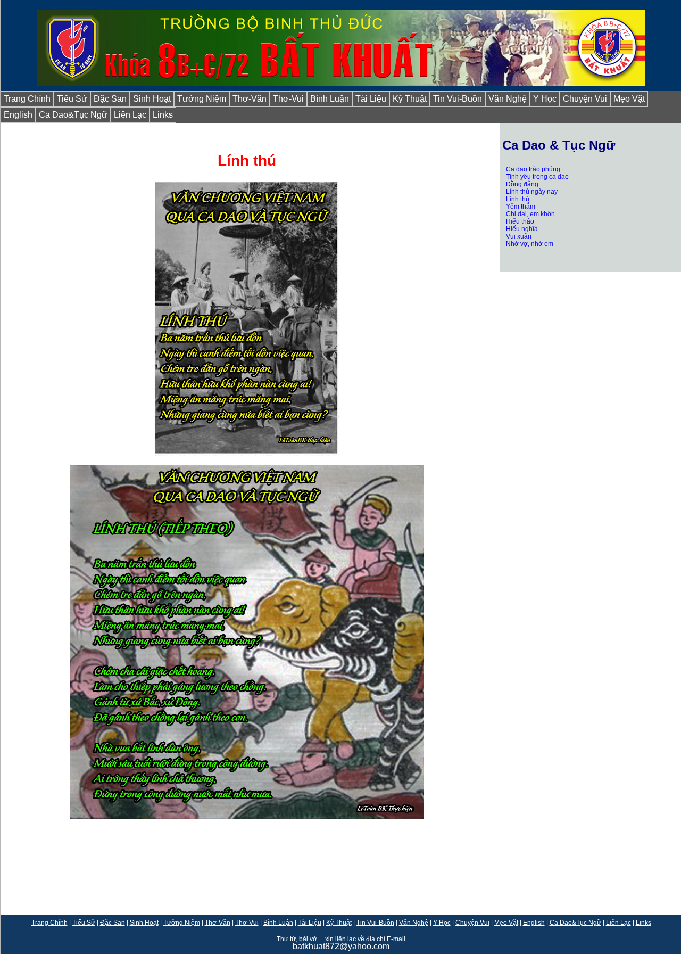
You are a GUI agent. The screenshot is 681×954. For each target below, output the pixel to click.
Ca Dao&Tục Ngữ (73, 114)
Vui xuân (518, 236)
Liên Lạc (130, 114)
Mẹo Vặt (629, 98)
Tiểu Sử (72, 98)
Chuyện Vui (585, 98)
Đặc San (110, 98)
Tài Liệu (370, 98)
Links (163, 114)
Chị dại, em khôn (530, 214)
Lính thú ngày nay (532, 191)
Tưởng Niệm (201, 98)
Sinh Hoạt (152, 98)
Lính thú (517, 199)
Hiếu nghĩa (522, 229)
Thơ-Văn (249, 98)
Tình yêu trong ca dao (537, 176)
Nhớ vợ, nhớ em (529, 244)
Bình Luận (329, 98)
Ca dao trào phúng (533, 169)
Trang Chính (27, 98)
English (18, 114)
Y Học (545, 98)
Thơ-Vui (288, 98)
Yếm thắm (520, 206)
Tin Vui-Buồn (457, 98)
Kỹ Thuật (410, 98)
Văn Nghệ (507, 98)
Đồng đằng (522, 184)
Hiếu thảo (520, 221)
